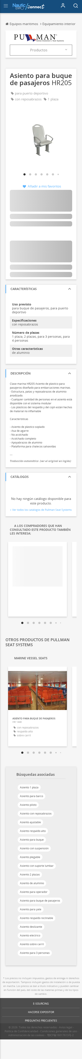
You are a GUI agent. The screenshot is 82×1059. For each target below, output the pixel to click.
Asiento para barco (31, 796)
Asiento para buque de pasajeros (40, 900)
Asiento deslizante (31, 927)
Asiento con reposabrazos (36, 813)
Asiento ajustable (30, 822)
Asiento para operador (33, 892)
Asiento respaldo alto (33, 831)
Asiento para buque (32, 839)
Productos (38, 50)
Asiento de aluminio (32, 883)
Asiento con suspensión (34, 848)
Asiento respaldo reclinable (36, 918)
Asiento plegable (30, 857)
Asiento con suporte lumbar (37, 866)
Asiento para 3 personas (35, 953)
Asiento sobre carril (32, 944)
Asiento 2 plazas (30, 874)
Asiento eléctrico (30, 935)
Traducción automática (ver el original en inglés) (40, 461)
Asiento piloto (28, 805)
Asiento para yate (30, 909)
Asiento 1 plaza (29, 787)
